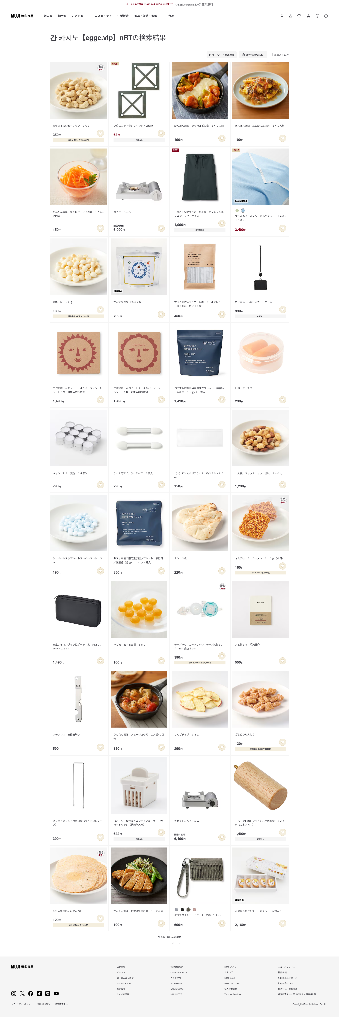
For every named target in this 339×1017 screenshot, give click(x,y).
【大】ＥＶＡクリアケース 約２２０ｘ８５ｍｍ (199, 475)
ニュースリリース (286, 966)
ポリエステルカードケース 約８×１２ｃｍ (198, 915)
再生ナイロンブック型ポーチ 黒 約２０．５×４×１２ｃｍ (77, 646)
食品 (171, 16)
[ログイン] (291, 16)
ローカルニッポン (125, 977)
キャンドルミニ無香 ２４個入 (70, 473)
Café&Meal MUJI (179, 972)
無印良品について (286, 983)
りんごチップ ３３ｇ (186, 734)
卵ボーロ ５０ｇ (63, 302)
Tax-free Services (232, 994)
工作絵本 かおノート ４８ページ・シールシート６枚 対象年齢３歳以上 (77, 390)
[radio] (237, 210)
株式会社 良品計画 (287, 988)
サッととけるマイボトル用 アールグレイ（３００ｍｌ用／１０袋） (197, 303)
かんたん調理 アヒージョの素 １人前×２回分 (139, 736)
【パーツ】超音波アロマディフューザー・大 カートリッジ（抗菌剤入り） (139, 822)
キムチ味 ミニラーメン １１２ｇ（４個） (259, 558)
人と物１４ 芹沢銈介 (247, 644)
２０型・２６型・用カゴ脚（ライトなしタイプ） (77, 822)
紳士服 (62, 16)
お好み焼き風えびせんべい (67, 911)
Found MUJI (176, 983)
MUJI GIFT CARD (232, 983)
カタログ (228, 972)
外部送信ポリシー (43, 1004)
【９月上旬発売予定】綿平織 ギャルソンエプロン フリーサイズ (199, 213)
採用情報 (282, 972)
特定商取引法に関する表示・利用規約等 (297, 994)
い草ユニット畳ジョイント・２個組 (133, 125)
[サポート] (326, 16)
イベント (121, 972)
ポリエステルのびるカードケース (253, 302)
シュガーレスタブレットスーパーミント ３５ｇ (77, 560)
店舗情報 (121, 966)
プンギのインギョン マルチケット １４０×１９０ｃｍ (260, 218)
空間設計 (121, 988)
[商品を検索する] (282, 16)
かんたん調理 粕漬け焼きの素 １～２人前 (138, 911)
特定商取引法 (61, 1004)
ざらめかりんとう (245, 734)
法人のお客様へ (231, 988)
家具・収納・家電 (145, 16)
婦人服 (48, 16)
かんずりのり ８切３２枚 (127, 302)
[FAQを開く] (317, 16)
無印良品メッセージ (287, 977)
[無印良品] (22, 966)
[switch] (100, 133)
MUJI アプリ (230, 966)
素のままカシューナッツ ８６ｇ (71, 125)
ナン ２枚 (180, 558)
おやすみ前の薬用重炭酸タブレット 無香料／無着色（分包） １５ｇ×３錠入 (138, 560)
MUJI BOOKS (177, 988)
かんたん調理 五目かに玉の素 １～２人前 (259, 125)
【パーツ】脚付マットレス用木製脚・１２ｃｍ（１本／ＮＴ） (259, 822)
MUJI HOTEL (177, 994)
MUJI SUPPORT (124, 983)
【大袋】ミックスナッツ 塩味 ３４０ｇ (258, 473)
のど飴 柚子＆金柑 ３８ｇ (130, 644)
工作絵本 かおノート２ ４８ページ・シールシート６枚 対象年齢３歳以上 (138, 390)
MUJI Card (229, 977)
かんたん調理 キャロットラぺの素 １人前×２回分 (78, 213)
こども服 (77, 16)
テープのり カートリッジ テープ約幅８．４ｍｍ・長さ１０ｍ (198, 646)
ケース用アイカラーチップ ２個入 (133, 473)
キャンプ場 (176, 977)
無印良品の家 (177, 966)
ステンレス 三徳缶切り (66, 734)
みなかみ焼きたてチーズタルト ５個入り (258, 911)
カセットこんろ (122, 212)
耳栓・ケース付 (243, 388)
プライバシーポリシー (21, 1004)
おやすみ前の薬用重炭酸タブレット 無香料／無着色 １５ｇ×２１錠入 (199, 390)
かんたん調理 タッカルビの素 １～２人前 (199, 125)
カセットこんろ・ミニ (186, 820)
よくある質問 (123, 994)
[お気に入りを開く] (299, 16)
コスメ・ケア (103, 16)
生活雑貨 (123, 16)
